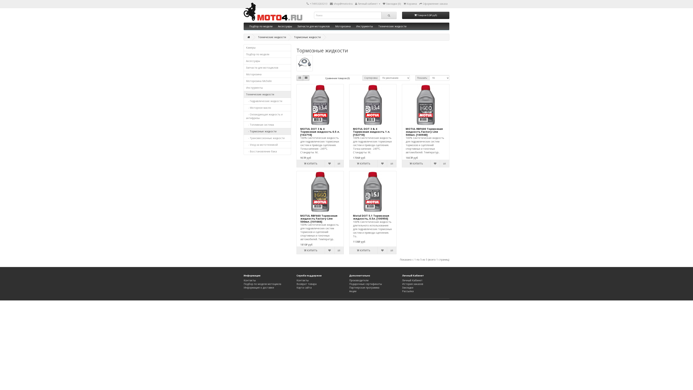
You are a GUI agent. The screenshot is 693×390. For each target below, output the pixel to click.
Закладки (407, 287)
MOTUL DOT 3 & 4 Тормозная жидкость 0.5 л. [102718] (320, 131)
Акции (352, 291)
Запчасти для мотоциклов (313, 26)
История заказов (412, 284)
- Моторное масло (258, 107)
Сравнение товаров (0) (337, 78)
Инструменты (364, 26)
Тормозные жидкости (307, 37)
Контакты (250, 280)
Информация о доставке (259, 287)
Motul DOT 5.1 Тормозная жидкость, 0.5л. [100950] (371, 217)
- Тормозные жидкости (261, 131)
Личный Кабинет (412, 280)
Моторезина (343, 26)
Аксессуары (285, 26)
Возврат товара (307, 284)
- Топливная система (260, 124)
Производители (359, 280)
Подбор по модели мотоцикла (262, 284)
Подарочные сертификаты (365, 284)
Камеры (251, 47)
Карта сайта (304, 287)
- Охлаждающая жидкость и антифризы (264, 116)
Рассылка (408, 291)
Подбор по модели (261, 26)
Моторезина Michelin (259, 81)
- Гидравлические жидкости (264, 101)
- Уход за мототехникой (262, 144)
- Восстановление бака (261, 151)
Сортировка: (371, 77)
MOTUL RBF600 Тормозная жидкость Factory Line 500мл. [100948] (424, 131)
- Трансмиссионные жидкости (265, 138)
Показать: (422, 77)
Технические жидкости (392, 26)
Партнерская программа (364, 287)
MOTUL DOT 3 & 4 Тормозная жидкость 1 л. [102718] (371, 131)
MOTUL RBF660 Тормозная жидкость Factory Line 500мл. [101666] (318, 218)
